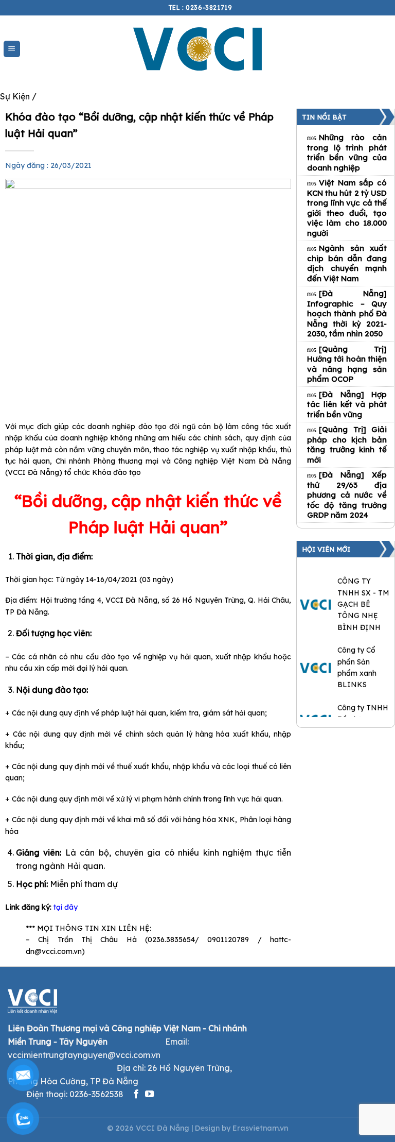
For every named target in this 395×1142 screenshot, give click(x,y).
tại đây (65, 907)
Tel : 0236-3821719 (200, 7)
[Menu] (12, 49)
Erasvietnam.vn (260, 1128)
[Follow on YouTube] (149, 1094)
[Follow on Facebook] (136, 1094)
